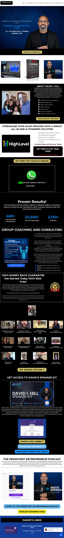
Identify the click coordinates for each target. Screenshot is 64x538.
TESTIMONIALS (30, 3)
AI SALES (47, 3)
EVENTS (36, 3)
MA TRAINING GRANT (58, 3)
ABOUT (24, 3)
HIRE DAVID (41, 3)
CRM (51, 3)
